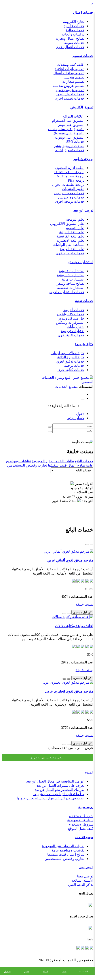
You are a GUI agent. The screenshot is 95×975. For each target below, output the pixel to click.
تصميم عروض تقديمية (68, 86)
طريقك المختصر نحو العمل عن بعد (59, 790)
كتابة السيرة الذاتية (70, 357)
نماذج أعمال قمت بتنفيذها (66, 465)
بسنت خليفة (84, 604)
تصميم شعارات (73, 81)
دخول (80, 414)
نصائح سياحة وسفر (70, 283)
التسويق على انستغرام (68, 120)
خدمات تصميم (82, 56)
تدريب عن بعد (83, 210)
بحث (64, 971)
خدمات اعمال (83, 12)
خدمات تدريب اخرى (69, 253)
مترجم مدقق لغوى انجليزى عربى (69, 691)
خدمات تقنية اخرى (70, 335)
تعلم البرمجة (75, 219)
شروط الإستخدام (80, 824)
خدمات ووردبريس (71, 197)
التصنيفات (83, 971)
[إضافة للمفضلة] (68, 613)
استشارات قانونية (71, 271)
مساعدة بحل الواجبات (68, 245)
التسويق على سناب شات (66, 129)
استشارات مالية (72, 279)
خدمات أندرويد (73, 310)
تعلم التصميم (75, 228)
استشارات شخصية (70, 288)
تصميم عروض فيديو (70, 90)
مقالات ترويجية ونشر (69, 146)
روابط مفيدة (85, 807)
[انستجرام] (78, 948)
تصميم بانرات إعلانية (69, 69)
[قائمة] (91, 544)
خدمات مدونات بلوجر (68, 193)
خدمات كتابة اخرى (70, 370)
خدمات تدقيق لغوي (70, 361)
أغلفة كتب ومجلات (70, 65)
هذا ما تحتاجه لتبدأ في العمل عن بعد (58, 794)
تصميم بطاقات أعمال (68, 73)
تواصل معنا (85, 876)
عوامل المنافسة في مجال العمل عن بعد (55, 781)
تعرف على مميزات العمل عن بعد (60, 785)
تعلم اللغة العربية (72, 249)
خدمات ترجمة (74, 365)
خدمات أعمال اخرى (69, 47)
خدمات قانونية (74, 26)
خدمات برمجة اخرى (69, 201)
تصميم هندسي (74, 77)
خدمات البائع (84, 461)
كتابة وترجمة (84, 344)
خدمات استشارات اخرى (66, 292)
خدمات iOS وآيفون (70, 314)
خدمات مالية (75, 30)
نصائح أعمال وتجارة (70, 38)
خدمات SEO (75, 141)
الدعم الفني (86, 867)
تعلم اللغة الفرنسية (70, 236)
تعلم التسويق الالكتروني (67, 224)
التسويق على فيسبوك (68, 133)
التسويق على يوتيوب (69, 137)
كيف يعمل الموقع (80, 828)
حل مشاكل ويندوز (71, 318)
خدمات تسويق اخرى (69, 150)
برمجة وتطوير (83, 159)
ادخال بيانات (75, 327)
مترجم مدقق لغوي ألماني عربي (70, 560)
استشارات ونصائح (80, 262)
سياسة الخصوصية (80, 820)
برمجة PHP (76, 180)
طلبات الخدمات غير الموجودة (53, 461)
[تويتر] (86, 948)
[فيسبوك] (91, 948)
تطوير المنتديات (73, 189)
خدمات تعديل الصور (70, 94)
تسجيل (7, 971)
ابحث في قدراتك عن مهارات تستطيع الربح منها (50, 798)
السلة (45, 971)
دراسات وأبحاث (73, 34)
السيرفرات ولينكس (70, 322)
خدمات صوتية (74, 43)
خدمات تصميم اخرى (69, 98)
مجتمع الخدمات (84, 837)
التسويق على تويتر (71, 125)
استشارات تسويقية (70, 275)
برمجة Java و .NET (70, 176)
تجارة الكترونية (73, 22)
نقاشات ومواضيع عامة (68, 850)
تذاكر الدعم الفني (80, 885)
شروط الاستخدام (80, 816)
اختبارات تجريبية (72, 331)
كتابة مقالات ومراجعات (67, 353)
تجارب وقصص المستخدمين (27, 465)
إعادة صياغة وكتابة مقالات (74, 626)
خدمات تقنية (84, 301)
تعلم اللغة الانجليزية (70, 240)
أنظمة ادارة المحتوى (69, 168)
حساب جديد (75, 418)
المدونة (88, 772)
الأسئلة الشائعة (82, 880)
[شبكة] (87, 544)
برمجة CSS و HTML (69, 172)
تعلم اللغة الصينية (71, 232)
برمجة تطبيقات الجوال (68, 184)
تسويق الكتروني (81, 107)
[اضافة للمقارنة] (64, 613)
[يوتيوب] (82, 948)
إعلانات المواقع (73, 116)
